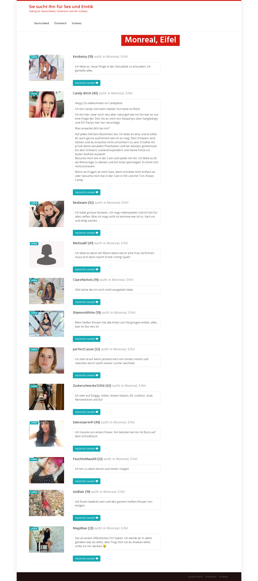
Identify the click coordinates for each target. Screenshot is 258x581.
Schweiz (77, 23)
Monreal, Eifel (117, 57)
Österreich (60, 23)
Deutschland (41, 23)
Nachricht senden (85, 83)
